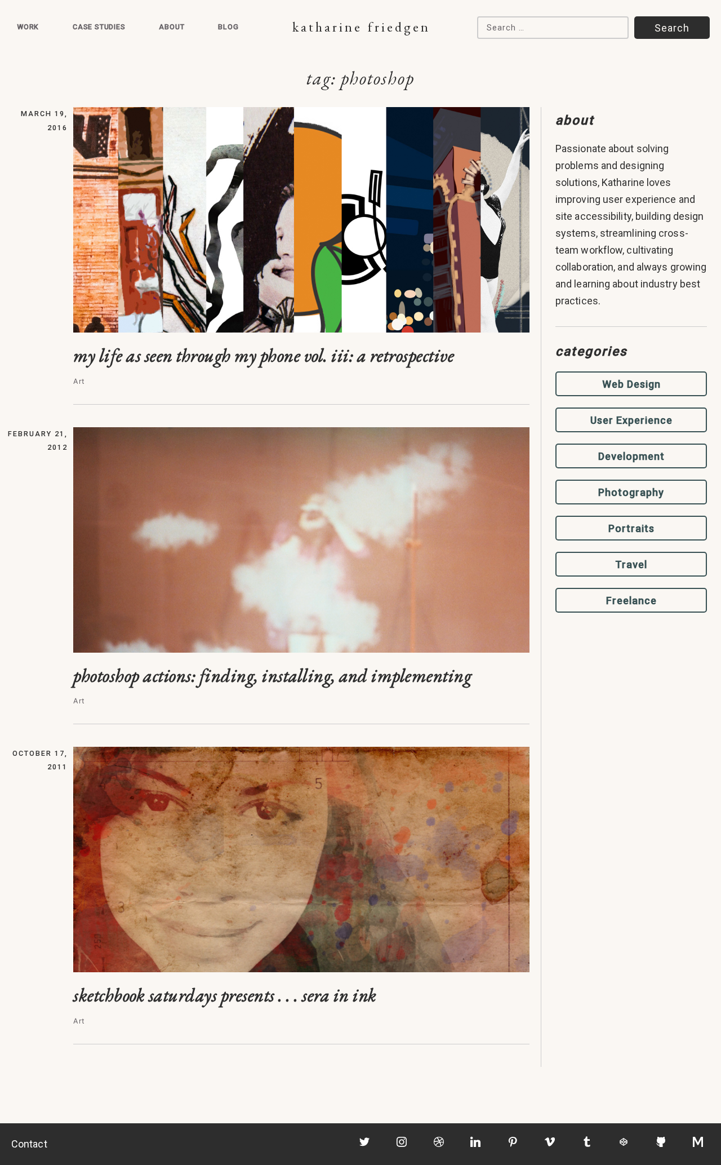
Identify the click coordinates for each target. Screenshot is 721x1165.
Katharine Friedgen (361, 27)
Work (28, 27)
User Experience (631, 420)
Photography (631, 492)
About (171, 27)
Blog (228, 27)
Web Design (631, 384)
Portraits (631, 528)
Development (631, 456)
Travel (631, 564)
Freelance (631, 600)
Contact (29, 1144)
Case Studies (99, 27)
